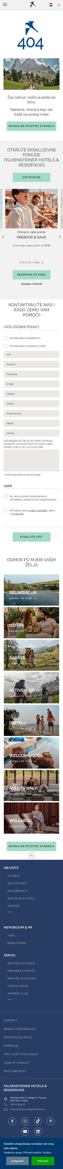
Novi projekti (17, 883)
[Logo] (33, 5)
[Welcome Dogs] (31, 753)
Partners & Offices (21, 971)
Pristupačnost (15, 1071)
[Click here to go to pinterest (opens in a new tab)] (51, 1121)
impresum (11, 1045)
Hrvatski (51, 4)
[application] (31, 1153)
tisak (11, 935)
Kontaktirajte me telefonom (25, 338)
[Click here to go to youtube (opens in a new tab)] (25, 1131)
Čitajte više (30, 262)
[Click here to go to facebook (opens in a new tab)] (12, 1121)
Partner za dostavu (22, 978)
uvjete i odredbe (38, 510)
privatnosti (18, 514)
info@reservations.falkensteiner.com (27, 1109)
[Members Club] (58, 5)
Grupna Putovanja (21, 963)
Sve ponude (32, 177)
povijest (14, 876)
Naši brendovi (18, 891)
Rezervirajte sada (31, 274)
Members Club (18, 993)
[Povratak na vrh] (31, 855)
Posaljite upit (31, 536)
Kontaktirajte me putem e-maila (27, 346)
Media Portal (17, 943)
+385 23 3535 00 (17, 1104)
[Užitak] (31, 622)
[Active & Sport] (31, 687)
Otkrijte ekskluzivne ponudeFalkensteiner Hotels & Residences (31, 163)
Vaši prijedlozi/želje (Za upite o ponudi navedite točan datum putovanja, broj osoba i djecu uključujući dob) (28, 444)
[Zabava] (31, 655)
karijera (14, 906)
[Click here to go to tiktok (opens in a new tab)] (38, 1121)
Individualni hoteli (21, 898)
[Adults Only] (31, 785)
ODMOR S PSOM (18, 986)
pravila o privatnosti (20, 1029)
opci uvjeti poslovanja (21, 1054)
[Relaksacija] (31, 590)
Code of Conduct (17, 1062)
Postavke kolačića (18, 1037)
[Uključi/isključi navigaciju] (5, 4)
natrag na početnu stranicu (31, 126)
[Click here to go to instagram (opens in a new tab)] (25, 1121)
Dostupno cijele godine (31, 232)
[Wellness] (31, 818)
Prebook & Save (31, 237)
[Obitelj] (31, 720)
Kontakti (10, 1020)
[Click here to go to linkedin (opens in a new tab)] (38, 1131)
